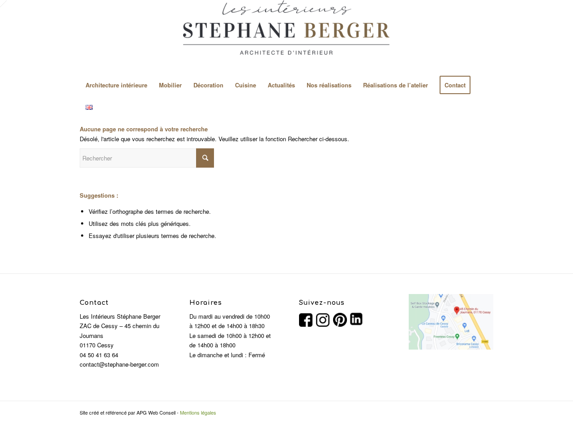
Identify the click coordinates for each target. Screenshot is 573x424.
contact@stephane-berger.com (119, 364)
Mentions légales (198, 412)
